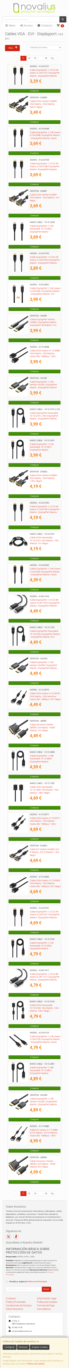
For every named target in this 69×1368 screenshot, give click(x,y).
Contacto (46, 25)
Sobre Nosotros (14, 1309)
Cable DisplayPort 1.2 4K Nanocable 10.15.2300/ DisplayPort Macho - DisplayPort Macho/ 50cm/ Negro (43, 232)
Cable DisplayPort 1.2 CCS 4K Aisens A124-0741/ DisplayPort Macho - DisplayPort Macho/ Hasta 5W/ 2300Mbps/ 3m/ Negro (45, 917)
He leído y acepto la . (28, 1281)
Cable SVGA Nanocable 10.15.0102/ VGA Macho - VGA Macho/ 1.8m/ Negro (44, 1008)
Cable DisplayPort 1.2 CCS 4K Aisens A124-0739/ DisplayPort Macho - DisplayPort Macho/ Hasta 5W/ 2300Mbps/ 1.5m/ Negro (45, 263)
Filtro (11, 47)
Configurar (10, 1347)
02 (29, 58)
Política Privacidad (15, 1302)
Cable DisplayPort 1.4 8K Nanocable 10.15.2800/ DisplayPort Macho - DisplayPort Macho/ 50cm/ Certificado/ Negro (43, 761)
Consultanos (44, 1309)
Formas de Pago (46, 1305)
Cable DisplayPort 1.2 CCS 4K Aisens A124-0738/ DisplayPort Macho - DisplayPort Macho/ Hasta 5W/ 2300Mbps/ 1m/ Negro (45, 169)
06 (46, 58)
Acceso (28, 25)
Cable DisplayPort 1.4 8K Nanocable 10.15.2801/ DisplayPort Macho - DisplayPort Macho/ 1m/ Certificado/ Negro (42, 1073)
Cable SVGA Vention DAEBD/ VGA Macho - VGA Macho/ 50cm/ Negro (43, 104)
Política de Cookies (36, 1363)
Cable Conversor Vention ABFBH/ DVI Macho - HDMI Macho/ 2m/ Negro (42, 1164)
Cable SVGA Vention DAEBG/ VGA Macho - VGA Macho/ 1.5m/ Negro (43, 478)
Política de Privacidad (37, 1281)
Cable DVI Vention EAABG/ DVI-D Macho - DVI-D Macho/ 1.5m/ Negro (45, 852)
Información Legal (46, 1298)
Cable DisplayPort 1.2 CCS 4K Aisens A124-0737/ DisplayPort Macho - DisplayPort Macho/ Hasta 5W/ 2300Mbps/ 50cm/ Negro (45, 76)
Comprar (34, 90)
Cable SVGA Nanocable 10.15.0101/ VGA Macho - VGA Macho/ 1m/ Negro (44, 540)
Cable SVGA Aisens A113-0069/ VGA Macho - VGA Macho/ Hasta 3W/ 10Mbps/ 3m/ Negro (45, 883)
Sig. (52, 58)
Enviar (46, 1289)
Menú (11, 25)
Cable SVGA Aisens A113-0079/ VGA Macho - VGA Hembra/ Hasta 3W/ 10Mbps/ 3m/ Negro (45, 696)
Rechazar (23, 1347)
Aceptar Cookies (40, 1347)
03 (35, 58)
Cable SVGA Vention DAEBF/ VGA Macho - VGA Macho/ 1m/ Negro (44, 197)
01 (23, 58)
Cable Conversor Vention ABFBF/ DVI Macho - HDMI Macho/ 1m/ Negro (42, 727)
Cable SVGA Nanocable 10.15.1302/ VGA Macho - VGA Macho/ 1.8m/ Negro (44, 790)
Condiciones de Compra (18, 1305)
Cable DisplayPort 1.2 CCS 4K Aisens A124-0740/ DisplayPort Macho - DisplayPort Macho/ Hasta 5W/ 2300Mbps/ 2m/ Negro (45, 512)
